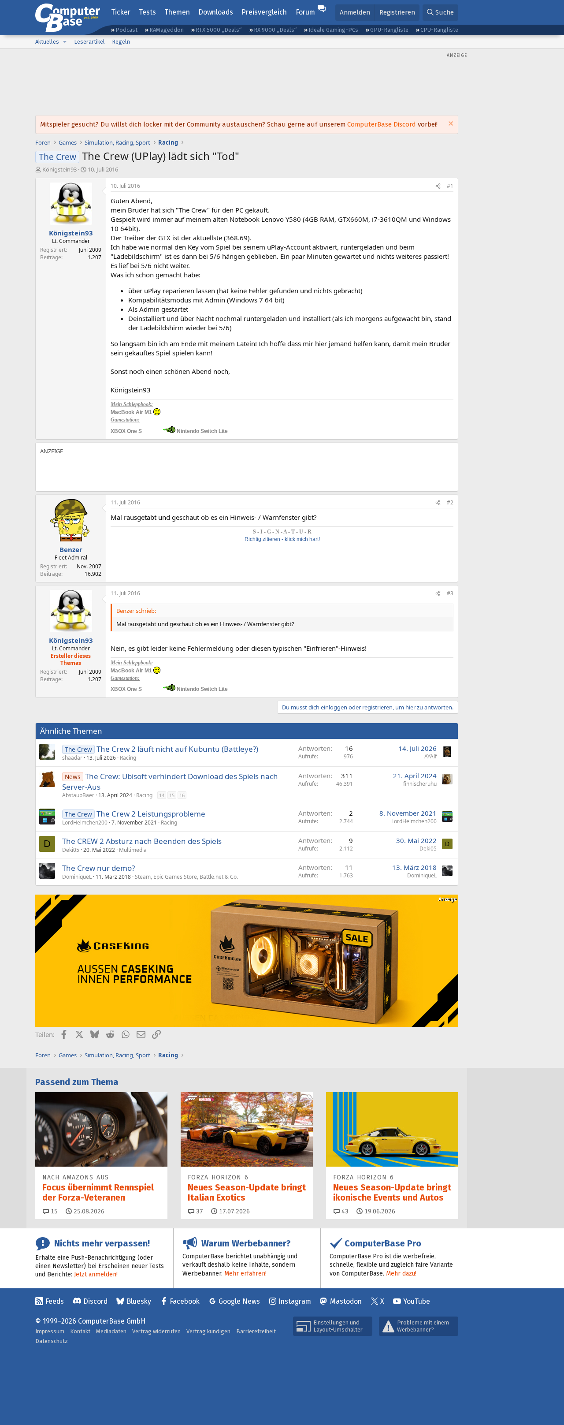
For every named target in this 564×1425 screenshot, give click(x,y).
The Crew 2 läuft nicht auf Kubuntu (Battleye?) (177, 749)
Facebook (185, 1301)
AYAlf (430, 756)
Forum (305, 12)
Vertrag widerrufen (156, 1331)
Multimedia (133, 850)
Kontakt (80, 1331)
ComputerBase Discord (381, 124)
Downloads (215, 12)
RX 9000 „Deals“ (275, 29)
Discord (95, 1301)
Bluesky (138, 1301)
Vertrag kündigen (208, 1331)
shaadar (72, 757)
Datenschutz (51, 1341)
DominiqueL (77, 876)
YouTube (416, 1301)
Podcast (126, 29)
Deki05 (70, 850)
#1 (450, 186)
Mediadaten (111, 1331)
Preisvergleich (264, 12)
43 (344, 1211)
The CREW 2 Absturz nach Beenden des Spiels (142, 841)
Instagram (294, 1301)
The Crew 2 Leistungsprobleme (150, 814)
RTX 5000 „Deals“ (218, 29)
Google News (239, 1301)
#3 (450, 593)
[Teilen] (438, 186)
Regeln (121, 41)
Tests (147, 12)
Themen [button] (177, 12)
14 (161, 795)
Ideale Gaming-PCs (333, 29)
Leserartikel (89, 41)
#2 (450, 502)
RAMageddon (166, 29)
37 (198, 1211)
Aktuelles (47, 41)
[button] (64, 41)
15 (171, 795)
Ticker (120, 12)
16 (182, 795)
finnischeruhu (420, 783)
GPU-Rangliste (389, 29)
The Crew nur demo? (98, 868)
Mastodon (346, 1301)
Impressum (49, 1331)
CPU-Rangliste (439, 29)
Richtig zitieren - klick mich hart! (282, 539)
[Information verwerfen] (449, 124)
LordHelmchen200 (85, 822)
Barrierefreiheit (256, 1331)
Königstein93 (59, 169)
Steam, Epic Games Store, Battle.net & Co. (186, 876)
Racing (128, 757)
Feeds (54, 1301)
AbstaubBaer (78, 795)
